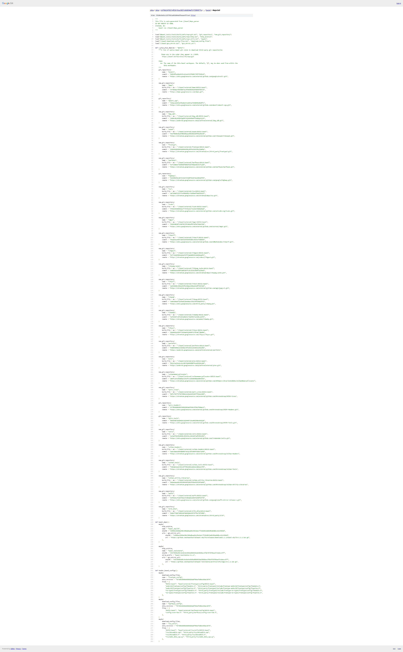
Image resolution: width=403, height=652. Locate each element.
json (399, 649)
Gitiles (13, 649)
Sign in (398, 3)
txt (394, 649)
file (193, 15)
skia (152, 10)
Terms (24, 649)
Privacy (18, 649)
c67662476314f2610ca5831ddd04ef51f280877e (181, 10)
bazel (208, 10)
